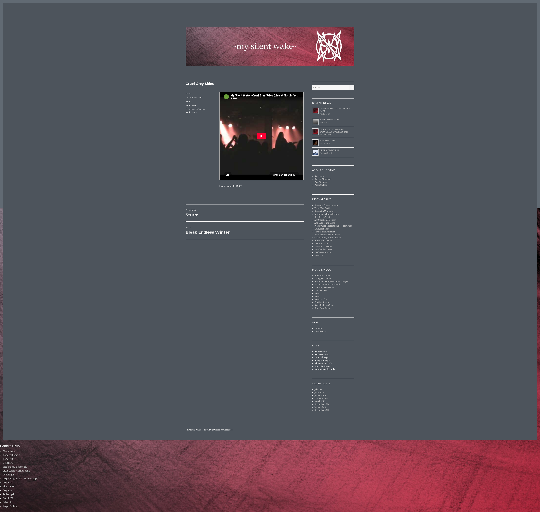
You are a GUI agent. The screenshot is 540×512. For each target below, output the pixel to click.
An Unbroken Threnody (325, 220)
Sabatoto (7, 502)
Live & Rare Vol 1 (321, 243)
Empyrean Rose (321, 229)
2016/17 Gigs (320, 331)
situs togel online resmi (16, 470)
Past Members (321, 182)
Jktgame (7, 482)
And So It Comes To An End (327, 284)
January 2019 (320, 395)
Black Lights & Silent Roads (327, 235)
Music (188, 105)
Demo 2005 (319, 255)
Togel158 (8, 458)
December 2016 (321, 404)
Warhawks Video (328, 140)
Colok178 (8, 462)
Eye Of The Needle (323, 217)
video (194, 112)
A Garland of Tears (323, 249)
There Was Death (322, 208)
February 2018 (321, 398)
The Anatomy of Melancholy (327, 238)
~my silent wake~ (194, 430)
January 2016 (320, 407)
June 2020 (319, 392)
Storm (317, 296)
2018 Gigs (318, 328)
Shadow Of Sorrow (322, 252)
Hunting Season (321, 302)
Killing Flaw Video (329, 150)
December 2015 (321, 410)
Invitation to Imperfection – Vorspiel (331, 281)
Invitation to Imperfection (326, 214)
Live (203, 109)
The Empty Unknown (324, 287)
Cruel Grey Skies (193, 109)
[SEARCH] (351, 87)
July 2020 (318, 389)
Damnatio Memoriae (324, 211)
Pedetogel (8, 474)
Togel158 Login (11, 455)
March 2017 (319, 401)
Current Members (322, 179)
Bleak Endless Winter (324, 305)
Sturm (317, 293)
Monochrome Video (329, 119)
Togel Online (10, 506)
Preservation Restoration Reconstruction (333, 226)
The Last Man (320, 290)
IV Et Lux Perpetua (323, 240)
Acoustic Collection (323, 246)
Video (188, 101)
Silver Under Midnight (324, 232)
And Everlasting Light (324, 223)
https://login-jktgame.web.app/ (20, 478)
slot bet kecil (10, 486)
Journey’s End (320, 299)
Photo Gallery (320, 185)
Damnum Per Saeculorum (326, 205)
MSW (188, 93)
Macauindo (9, 451)
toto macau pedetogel (15, 466)
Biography (319, 176)
